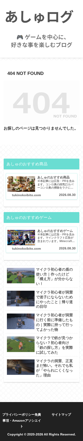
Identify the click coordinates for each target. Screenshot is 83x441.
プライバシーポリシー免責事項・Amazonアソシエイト (21, 420)
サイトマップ (61, 414)
